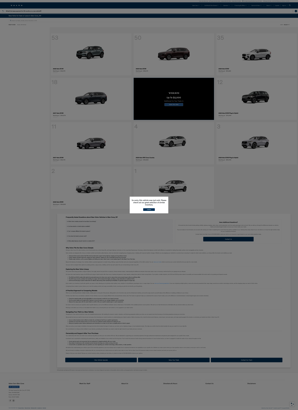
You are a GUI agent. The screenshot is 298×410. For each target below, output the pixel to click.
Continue (149, 209)
